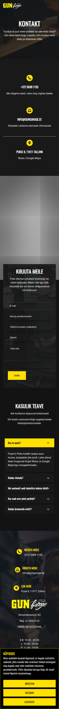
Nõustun (29, 684)
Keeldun (29, 693)
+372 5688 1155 (33, 554)
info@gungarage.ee (33, 573)
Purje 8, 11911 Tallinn (33, 591)
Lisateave (29, 702)
